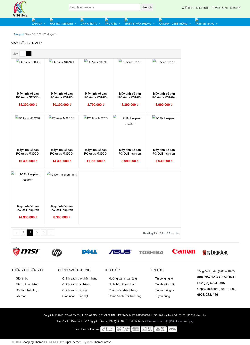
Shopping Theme (32, 342)
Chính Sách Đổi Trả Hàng (125, 296)
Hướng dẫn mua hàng (123, 278)
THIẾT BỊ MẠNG (204, 23)
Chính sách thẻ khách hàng (79, 278)
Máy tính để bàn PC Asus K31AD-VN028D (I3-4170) (95, 97)
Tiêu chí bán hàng (27, 284)
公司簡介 (187, 7)
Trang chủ (19, 34)
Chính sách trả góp (74, 290)
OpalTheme (72, 342)
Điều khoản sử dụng (181, 321)
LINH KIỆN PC (88, 23)
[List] (22, 53)
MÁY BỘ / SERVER (61, 23)
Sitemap (21, 296)
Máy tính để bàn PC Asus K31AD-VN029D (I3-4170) (130, 97)
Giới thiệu (202, 7)
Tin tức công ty (164, 290)
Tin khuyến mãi (164, 284)
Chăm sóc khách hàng (123, 290)
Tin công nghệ (164, 278)
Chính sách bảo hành (75, 284)
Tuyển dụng (220, 7)
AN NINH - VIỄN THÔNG (173, 23)
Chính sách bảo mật (156, 321)
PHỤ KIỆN (111, 23)
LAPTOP (37, 23)
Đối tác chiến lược (27, 290)
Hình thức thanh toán (122, 284)
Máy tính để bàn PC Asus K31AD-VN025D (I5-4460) (61, 97)
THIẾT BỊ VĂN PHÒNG (138, 23)
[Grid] (29, 53)
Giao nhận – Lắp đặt (75, 296)
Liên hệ (235, 7)
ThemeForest (102, 342)
